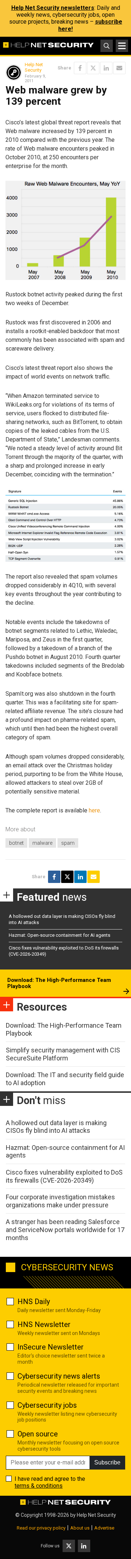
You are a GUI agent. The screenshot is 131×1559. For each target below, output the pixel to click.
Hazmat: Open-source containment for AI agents (59, 935)
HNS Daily (33, 1301)
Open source (37, 1434)
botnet (16, 843)
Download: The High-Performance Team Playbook (59, 983)
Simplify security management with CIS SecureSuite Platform (63, 1054)
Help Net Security (34, 67)
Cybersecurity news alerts (58, 1376)
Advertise (104, 1528)
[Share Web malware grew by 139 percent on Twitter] (93, 68)
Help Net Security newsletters (52, 7)
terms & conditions (39, 1485)
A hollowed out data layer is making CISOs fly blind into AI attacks (56, 1127)
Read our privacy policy (41, 1528)
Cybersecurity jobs (47, 1405)
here (94, 810)
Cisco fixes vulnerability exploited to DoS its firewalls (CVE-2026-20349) (64, 1176)
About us (80, 1528)
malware (42, 843)
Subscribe (107, 1462)
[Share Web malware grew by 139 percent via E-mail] (119, 68)
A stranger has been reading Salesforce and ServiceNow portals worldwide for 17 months (65, 1229)
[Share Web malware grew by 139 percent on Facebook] (80, 68)
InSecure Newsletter (50, 1347)
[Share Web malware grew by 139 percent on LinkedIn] (106, 68)
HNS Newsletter (44, 1324)
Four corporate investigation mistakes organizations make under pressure (60, 1201)
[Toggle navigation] (122, 46)
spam (68, 843)
